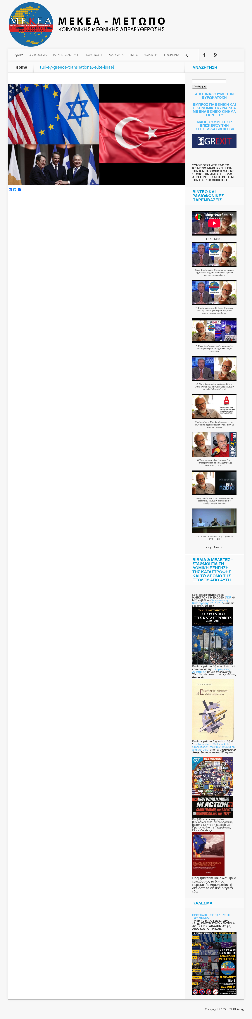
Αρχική (19, 55)
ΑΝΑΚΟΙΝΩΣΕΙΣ (94, 55)
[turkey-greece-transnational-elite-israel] (96, 183)
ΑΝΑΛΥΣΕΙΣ (150, 55)
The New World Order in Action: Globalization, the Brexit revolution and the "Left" (213, 747)
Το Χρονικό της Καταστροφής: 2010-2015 (210, 602)
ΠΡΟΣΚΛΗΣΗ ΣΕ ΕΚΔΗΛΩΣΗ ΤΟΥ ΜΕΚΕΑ (211, 916)
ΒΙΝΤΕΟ (133, 55)
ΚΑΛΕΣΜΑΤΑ (116, 55)
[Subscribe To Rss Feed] (215, 55)
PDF (228, 597)
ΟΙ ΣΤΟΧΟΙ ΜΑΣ (38, 55)
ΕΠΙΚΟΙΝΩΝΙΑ (171, 55)
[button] (186, 55)
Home (21, 67)
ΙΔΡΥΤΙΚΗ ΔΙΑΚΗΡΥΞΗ (66, 55)
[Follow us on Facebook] (204, 55)
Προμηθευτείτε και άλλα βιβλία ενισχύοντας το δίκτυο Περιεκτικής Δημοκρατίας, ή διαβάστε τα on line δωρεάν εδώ (214, 884)
